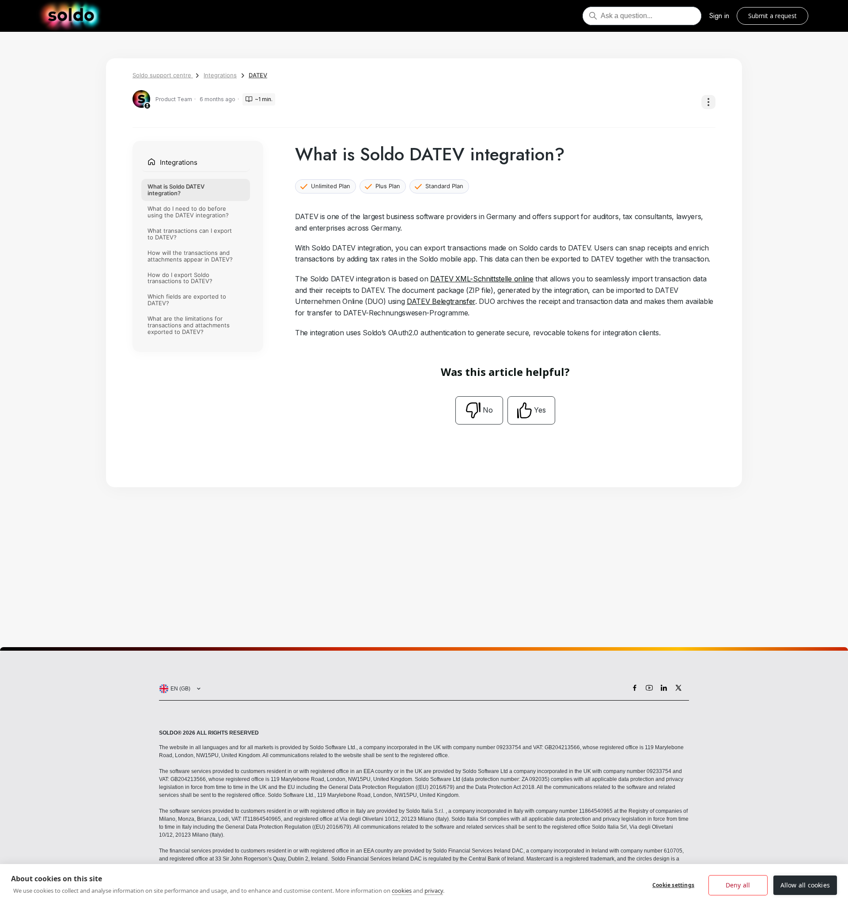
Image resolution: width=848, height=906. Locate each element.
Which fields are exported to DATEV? (187, 300)
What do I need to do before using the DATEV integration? (188, 212)
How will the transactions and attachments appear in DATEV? (190, 256)
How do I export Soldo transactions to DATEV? (180, 278)
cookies (402, 891)
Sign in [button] (719, 16)
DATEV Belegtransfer (441, 301)
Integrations (220, 75)
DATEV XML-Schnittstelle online (481, 278)
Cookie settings (673, 885)
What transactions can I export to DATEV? (190, 234)
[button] (178, 688)
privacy (433, 891)
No (488, 410)
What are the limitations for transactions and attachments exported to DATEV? (189, 325)
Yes (540, 410)
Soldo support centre (162, 75)
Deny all (738, 885)
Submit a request (772, 15)
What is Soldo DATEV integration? (176, 190)
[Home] (70, 16)
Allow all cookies (805, 885)
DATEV (258, 75)
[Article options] (708, 102)
